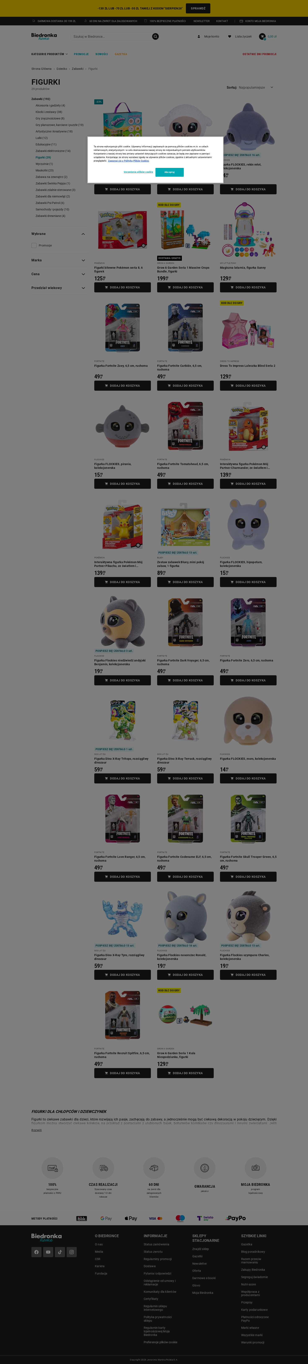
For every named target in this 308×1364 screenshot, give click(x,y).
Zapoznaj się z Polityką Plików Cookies (128, 160)
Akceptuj (169, 172)
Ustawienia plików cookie (138, 171)
